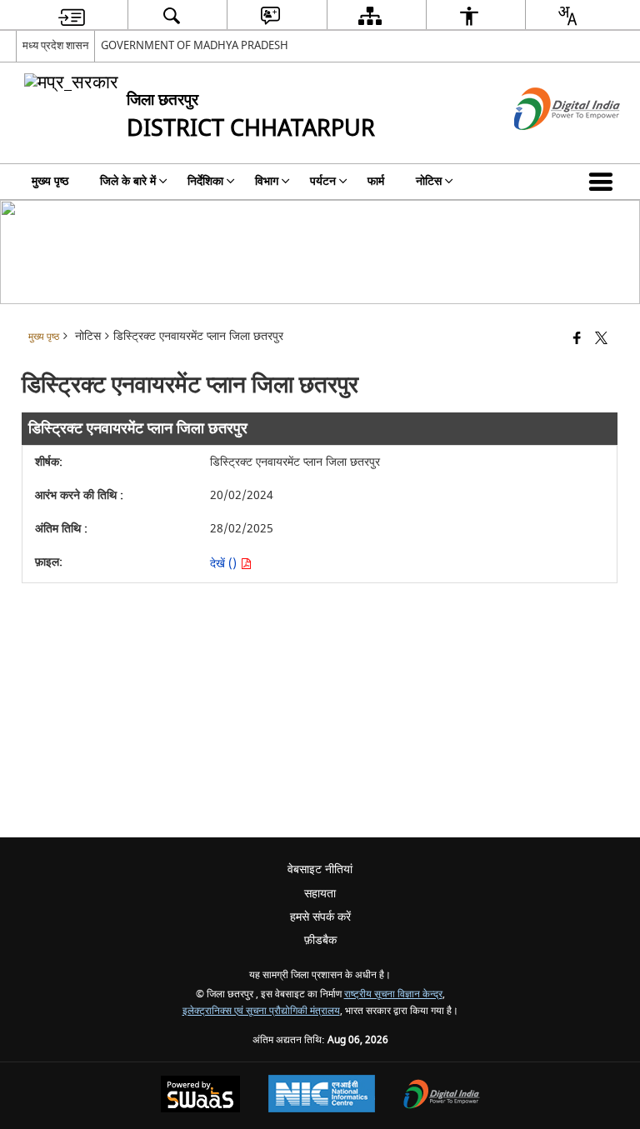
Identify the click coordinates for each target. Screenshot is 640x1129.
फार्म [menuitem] (376, 181)
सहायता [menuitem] (320, 893)
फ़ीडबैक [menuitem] (320, 940)
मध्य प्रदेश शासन (55, 45)
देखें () (225, 563)
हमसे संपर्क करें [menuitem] (320, 917)
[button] (604, 181)
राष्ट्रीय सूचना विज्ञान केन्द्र (393, 994)
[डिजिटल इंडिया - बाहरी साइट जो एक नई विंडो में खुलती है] (546, 144)
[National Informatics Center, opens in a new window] (322, 1095)
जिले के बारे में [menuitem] (128, 181)
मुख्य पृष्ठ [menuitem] (50, 181)
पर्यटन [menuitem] (323, 181)
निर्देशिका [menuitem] (205, 181)
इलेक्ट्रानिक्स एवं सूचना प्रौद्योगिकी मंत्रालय (261, 1011)
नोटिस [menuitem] (429, 181)
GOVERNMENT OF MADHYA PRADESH (194, 45)
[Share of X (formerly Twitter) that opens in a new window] (601, 339)
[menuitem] (71, 15)
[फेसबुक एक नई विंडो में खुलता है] (577, 339)
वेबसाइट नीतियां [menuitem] (320, 869)
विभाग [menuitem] (266, 181)
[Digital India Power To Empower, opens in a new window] (441, 1096)
